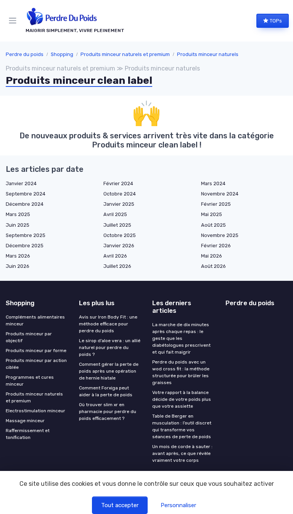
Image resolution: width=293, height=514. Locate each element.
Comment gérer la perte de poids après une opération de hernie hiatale (108, 371)
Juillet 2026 (117, 266)
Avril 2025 (115, 214)
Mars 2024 (213, 183)
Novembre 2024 (219, 194)
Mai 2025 (211, 214)
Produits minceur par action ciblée (36, 364)
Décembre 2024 (24, 204)
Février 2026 (216, 245)
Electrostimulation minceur (35, 410)
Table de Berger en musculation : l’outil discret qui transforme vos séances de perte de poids (181, 426)
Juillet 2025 (117, 225)
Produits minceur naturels (207, 54)
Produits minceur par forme (36, 350)
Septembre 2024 (25, 194)
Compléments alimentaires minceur (35, 320)
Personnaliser (178, 505)
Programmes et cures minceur (30, 381)
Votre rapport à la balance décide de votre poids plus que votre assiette (181, 399)
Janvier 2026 (118, 245)
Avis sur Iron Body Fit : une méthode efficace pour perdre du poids (108, 323)
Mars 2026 (18, 256)
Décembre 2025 (24, 245)
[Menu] (14, 20)
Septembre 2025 (25, 235)
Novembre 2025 (219, 235)
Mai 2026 (211, 256)
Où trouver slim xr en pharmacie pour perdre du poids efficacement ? (107, 411)
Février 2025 (216, 204)
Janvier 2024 (21, 183)
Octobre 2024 (119, 194)
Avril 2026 (115, 256)
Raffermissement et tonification (28, 434)
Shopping (62, 54)
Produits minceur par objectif (29, 337)
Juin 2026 (17, 266)
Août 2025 (213, 225)
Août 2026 (213, 266)
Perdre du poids (24, 54)
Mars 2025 (18, 214)
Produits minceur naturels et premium (125, 54)
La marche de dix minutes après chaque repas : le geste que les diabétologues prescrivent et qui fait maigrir (181, 338)
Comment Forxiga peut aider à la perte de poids (105, 391)
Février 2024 (118, 183)
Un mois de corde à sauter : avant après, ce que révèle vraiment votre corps (182, 453)
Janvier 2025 (118, 204)
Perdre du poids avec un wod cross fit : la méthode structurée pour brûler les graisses (180, 372)
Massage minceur (25, 420)
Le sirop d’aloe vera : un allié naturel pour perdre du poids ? (109, 347)
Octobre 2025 (119, 235)
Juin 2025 (17, 225)
